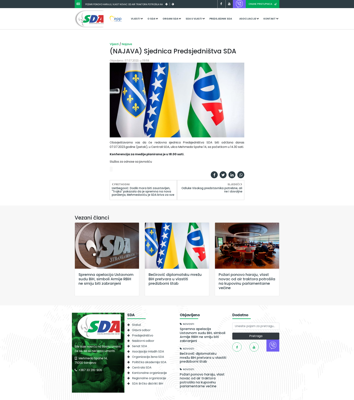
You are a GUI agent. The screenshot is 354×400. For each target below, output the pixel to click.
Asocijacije (247, 18)
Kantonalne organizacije (149, 373)
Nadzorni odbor (143, 341)
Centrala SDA (142, 367)
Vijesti (135, 18)
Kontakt (269, 18)
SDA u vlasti (194, 18)
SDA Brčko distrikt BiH (147, 383)
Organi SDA (170, 18)
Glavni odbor (141, 330)
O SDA (151, 18)
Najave (127, 44)
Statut (136, 325)
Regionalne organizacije (149, 378)
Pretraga (255, 336)
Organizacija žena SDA (148, 357)
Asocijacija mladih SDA (148, 351)
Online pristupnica (260, 4)
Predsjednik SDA (220, 18)
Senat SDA (139, 346)
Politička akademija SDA (149, 362)
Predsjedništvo (142, 335)
